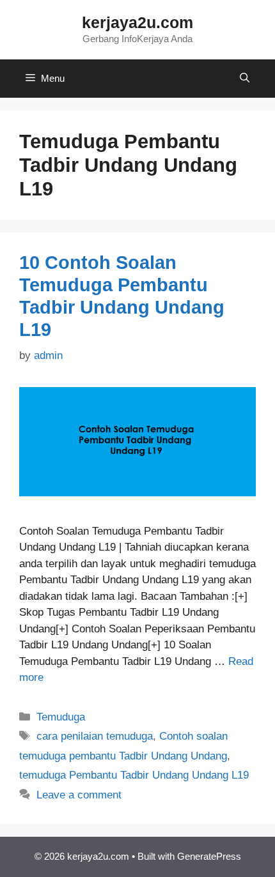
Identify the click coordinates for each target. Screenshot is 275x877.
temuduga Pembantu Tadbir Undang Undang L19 (134, 775)
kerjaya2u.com (137, 22)
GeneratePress (209, 856)
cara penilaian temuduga (94, 736)
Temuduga (60, 717)
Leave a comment (79, 795)
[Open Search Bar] (244, 78)
